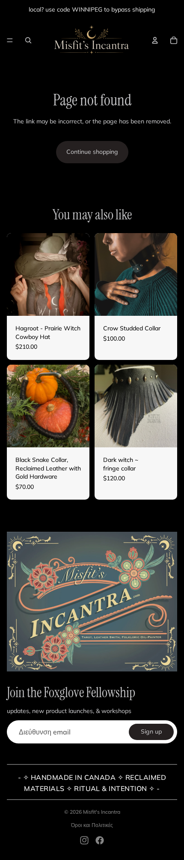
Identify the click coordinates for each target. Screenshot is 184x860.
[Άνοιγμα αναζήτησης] (28, 40)
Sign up (151, 731)
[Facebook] (100, 840)
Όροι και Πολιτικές (92, 825)
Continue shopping (92, 152)
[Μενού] (10, 40)
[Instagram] (84, 840)
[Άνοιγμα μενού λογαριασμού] (154, 40)
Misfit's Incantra (101, 812)
